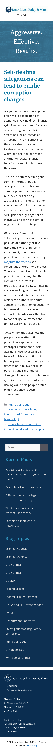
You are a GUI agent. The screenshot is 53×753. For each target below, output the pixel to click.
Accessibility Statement (19, 689)
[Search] (44, 447)
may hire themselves (17, 262)
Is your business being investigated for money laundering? (21, 414)
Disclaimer (12, 685)
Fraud (9, 613)
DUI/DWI (10, 581)
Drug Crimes (13, 565)
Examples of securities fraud (23, 487)
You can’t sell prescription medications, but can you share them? (25, 474)
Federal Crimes (14, 589)
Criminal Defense (16, 556)
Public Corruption (19, 404)
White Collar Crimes (18, 657)
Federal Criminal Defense (21, 597)
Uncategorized (14, 649)
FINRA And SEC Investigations (24, 605)
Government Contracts (20, 621)
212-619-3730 (10, 710)
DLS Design (32, 745)
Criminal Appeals (16, 548)
